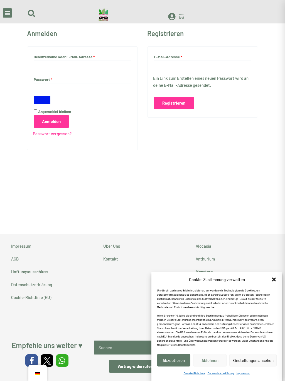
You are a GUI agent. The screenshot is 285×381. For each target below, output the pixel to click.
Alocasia (203, 246)
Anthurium (205, 258)
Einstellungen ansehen (253, 360)
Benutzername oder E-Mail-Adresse (74, 56)
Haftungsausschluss (29, 271)
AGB (15, 258)
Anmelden (51, 121)
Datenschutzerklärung (221, 373)
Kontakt (110, 258)
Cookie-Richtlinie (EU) (31, 297)
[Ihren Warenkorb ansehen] (182, 16)
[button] (274, 279)
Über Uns (111, 246)
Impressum (243, 373)
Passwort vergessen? (52, 133)
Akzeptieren (174, 360)
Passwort (53, 79)
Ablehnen (210, 360)
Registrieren (173, 102)
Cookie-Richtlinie (194, 373)
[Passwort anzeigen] (42, 100)
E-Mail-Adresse (178, 56)
